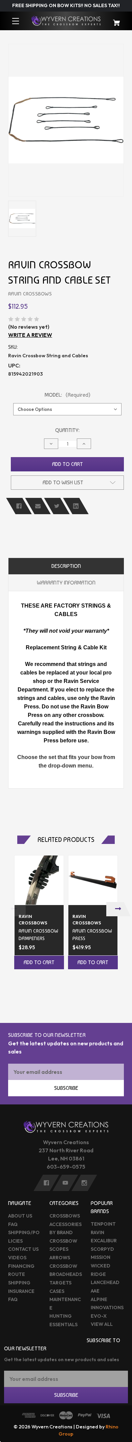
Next (118, 909)
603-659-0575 (66, 1166)
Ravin (97, 1232)
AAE (95, 1291)
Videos (17, 1258)
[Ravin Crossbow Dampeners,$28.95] (39, 880)
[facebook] (46, 1183)
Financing (21, 1266)
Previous (13, 909)
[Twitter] (57, 506)
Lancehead (105, 1282)
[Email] (38, 506)
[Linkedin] (76, 506)
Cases (56, 1291)
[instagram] (84, 1183)
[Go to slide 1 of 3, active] (55, 993)
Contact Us (23, 1249)
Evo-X (99, 1316)
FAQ (13, 1224)
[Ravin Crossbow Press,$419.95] (92, 880)
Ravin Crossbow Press (92, 934)
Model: (67, 395)
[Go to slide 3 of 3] (76, 993)
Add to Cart (39, 962)
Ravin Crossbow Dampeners (39, 934)
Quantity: (67, 430)
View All (102, 1324)
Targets (60, 1283)
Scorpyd (102, 1249)
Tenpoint (103, 1224)
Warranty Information (66, 582)
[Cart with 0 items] (114, 20)
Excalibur (104, 1241)
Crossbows (64, 1216)
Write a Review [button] (30, 334)
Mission (100, 1257)
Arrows (59, 1258)
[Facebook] (19, 506)
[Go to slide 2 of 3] (66, 993)
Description (66, 566)
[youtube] (65, 1183)
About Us (20, 1216)
